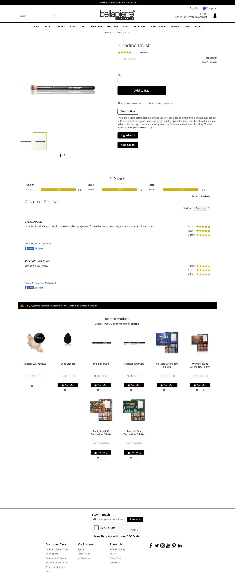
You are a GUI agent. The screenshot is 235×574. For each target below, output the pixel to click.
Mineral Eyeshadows (35, 363)
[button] (209, 8)
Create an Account (197, 16)
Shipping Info (52, 553)
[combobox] (38, 15)
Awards (113, 553)
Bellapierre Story (117, 549)
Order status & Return (56, 558)
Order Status (84, 553)
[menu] (117, 26)
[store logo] (117, 15)
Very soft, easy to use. (38, 261)
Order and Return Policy (57, 549)
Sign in (73, 305)
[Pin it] (65, 156)
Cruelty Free (115, 558)
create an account (88, 305)
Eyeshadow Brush (134, 363)
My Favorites (84, 558)
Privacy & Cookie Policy (56, 562)
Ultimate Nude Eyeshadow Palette (200, 365)
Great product (33, 221)
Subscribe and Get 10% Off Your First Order (117, 2)
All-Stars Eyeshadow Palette (167, 365)
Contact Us (115, 562)
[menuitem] (36, 26)
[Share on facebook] (61, 156)
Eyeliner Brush (101, 363)
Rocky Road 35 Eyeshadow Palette (101, 433)
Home (108, 32)
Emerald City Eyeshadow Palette (134, 433)
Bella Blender (68, 363)
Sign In (178, 16)
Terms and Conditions (56, 567)
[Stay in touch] (112, 519)
